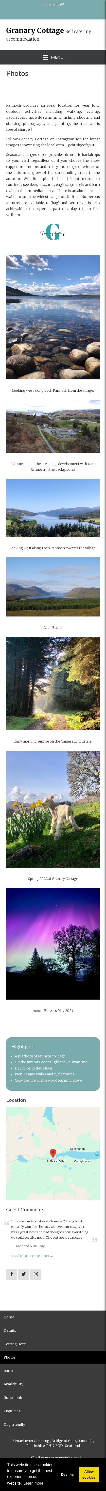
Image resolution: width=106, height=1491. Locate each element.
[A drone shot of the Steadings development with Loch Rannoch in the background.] (53, 429)
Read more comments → (32, 1256)
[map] (53, 1153)
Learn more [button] (33, 1483)
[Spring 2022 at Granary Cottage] (53, 812)
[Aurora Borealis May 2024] (53, 947)
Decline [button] (67, 1474)
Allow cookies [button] (89, 1474)
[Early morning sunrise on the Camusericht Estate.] (53, 686)
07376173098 (53, 4)
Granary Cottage (35, 30)
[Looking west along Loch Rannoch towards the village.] (53, 511)
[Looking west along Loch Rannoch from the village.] (53, 320)
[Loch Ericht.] (53, 589)
